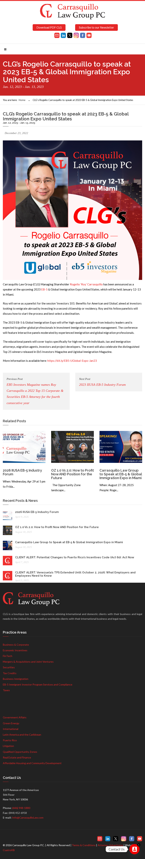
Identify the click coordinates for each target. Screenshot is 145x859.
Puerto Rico (10, 740)
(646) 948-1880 (21, 807)
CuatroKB (9, 850)
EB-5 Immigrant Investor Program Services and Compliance (37, 684)
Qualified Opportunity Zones (20, 751)
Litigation (8, 745)
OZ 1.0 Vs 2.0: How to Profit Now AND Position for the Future (72, 474)
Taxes (6, 690)
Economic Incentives (15, 650)
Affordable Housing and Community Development (32, 763)
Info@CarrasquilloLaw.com (27, 817)
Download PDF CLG (49, 27)
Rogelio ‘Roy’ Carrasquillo (86, 284)
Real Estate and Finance (17, 757)
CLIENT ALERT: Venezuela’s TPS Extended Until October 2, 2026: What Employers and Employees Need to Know (75, 574)
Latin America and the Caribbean (22, 734)
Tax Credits (9, 673)
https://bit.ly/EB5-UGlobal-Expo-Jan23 (72, 360)
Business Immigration (15, 678)
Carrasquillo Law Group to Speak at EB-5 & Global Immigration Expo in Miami (120, 474)
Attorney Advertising (110, 845)
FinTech (7, 656)
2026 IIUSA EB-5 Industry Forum (22, 472)
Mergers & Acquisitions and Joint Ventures (28, 661)
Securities (9, 667)
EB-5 (44, 289)
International (10, 728)
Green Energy (11, 723)
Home (22, 99)
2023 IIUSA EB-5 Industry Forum (102, 382)
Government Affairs (14, 717)
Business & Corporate (16, 644)
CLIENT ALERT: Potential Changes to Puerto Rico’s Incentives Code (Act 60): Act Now (74, 557)
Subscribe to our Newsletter (96, 27)
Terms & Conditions (84, 845)
